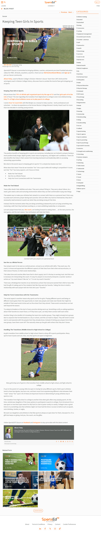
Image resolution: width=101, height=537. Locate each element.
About (27, 524)
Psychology (80, 97)
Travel (79, 177)
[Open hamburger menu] (2, 2)
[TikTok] (60, 529)
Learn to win (80, 57)
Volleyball (80, 183)
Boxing (79, 25)
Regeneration (81, 102)
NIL (78, 71)
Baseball (79, 19)
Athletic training (82, 16)
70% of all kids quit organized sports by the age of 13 (34, 94)
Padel (79, 82)
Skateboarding (81, 117)
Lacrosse (80, 54)
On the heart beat (82, 77)
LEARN (3, 6)
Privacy (50, 524)
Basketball (80, 22)
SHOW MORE (38, 511)
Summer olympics (82, 157)
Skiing (79, 120)
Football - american (83, 39)
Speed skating (81, 131)
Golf (78, 42)
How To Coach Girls (15, 103)
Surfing (79, 160)
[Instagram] (55, 528)
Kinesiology (80, 51)
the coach (28, 210)
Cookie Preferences (69, 524)
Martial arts (80, 59)
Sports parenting (82, 140)
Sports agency (81, 134)
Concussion (80, 28)
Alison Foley (8, 79)
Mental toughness (82, 68)
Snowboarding (81, 122)
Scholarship (80, 114)
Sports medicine (82, 137)
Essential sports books (84, 37)
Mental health (81, 65)
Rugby (79, 108)
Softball (79, 128)
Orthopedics (81, 79)
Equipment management (84, 34)
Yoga (78, 191)
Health (79, 48)
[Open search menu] (5, 2)
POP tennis (80, 94)
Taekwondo (80, 168)
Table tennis (81, 165)
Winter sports (81, 188)
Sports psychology (82, 142)
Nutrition (80, 74)
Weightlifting (81, 185)
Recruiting (80, 100)
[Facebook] (45, 528)
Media (79, 62)
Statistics (80, 148)
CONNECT (51, 6)
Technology (80, 171)
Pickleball (80, 91)
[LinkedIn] (40, 528)
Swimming (80, 163)
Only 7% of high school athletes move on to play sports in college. (27, 99)
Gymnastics (80, 45)
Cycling (79, 31)
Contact (57, 524)
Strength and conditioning (85, 151)
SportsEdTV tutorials (83, 145)
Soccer (79, 125)
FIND (98, 6)
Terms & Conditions (38, 524)
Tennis (79, 174)
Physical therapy (82, 88)
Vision (79, 180)
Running (79, 111)
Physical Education (82, 85)
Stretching (80, 154)
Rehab (79, 105)
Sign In (97, 2)
